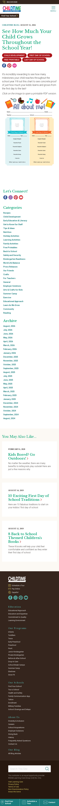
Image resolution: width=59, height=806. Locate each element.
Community (8, 309)
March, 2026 (9, 345)
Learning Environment (16, 620)
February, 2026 (10, 349)
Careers (11, 724)
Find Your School (8, 16)
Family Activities (10, 244)
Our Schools (16, 682)
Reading (7, 313)
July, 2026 (7, 330)
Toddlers (11, 635)
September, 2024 (11, 414)
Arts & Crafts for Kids (13, 290)
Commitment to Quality (17, 617)
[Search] (47, 769)
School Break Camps (16, 665)
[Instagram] (11, 197)
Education (14, 607)
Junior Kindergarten (16, 652)
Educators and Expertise (17, 614)
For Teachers (9, 278)
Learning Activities (11, 240)
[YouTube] (21, 197)
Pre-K (10, 648)
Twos (10, 638)
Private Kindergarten (16, 655)
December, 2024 (10, 403)
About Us (14, 717)
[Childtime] (10, 8)
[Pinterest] (9, 65)
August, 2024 (9, 418)
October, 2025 (9, 364)
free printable (11, 59)
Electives (11, 671)
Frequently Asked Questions (19, 741)
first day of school (40, 55)
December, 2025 (10, 357)
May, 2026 (7, 338)
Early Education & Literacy (15, 220)
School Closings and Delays (19, 709)
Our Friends (8, 270)
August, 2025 (9, 372)
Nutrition (7, 232)
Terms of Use (13, 787)
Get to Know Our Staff (13, 224)
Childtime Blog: (11, 25)
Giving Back (13, 734)
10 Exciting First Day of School (28, 498)
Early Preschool (14, 642)
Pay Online (16, 589)
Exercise (7, 297)
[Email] (14, 65)
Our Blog (14, 750)
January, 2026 (9, 353)
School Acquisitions (16, 727)
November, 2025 (10, 361)
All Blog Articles (14, 753)
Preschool (12, 645)
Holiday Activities (11, 236)
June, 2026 (8, 334)
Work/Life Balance (11, 263)
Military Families (14, 706)
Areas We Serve (14, 792)
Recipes (7, 213)
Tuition (10, 699)
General (6, 282)
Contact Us (12, 744)
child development (14, 55)
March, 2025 (9, 391)
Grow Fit (11, 675)
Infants (11, 632)
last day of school (34, 59)
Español (15, 592)
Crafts (6, 274)
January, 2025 (9, 399)
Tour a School (13, 690)
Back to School (10, 251)
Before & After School (17, 658)
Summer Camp (10, 294)
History (11, 737)
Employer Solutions (12, 286)
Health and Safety (15, 693)
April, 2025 (8, 388)
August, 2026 (9, 326)
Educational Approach (13, 301)
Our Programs (17, 628)
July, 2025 (7, 376)
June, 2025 (8, 380)
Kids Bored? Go (21, 456)
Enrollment (12, 703)
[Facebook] (4, 65)
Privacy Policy (13, 784)
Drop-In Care (13, 662)
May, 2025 (7, 384)
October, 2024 (9, 411)
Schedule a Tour (18, 585)
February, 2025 (10, 395)
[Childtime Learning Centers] (17, 579)
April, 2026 (8, 341)
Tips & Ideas (9, 228)
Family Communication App (19, 696)
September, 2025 (11, 368)
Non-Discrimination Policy (18, 789)
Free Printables (10, 247)
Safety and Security (12, 255)
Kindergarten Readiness (14, 259)
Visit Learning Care (15, 782)
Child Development (12, 217)
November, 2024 (10, 407)
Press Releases (10, 267)
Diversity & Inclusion (16, 721)
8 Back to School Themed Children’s (25, 538)
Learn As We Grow (11, 305)
